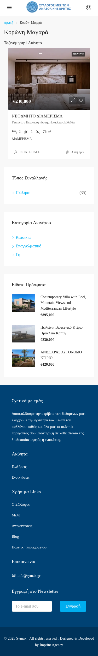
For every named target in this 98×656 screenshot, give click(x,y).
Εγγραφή (73, 606)
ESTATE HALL (30, 152)
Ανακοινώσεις (22, 526)
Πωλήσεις (19, 467)
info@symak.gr (29, 576)
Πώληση (23, 192)
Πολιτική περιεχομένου (29, 547)
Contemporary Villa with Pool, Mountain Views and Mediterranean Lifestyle (63, 302)
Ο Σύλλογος (21, 505)
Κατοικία (23, 237)
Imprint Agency (51, 645)
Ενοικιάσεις (21, 477)
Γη (18, 254)
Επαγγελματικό (28, 246)
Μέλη (16, 515)
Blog (15, 537)
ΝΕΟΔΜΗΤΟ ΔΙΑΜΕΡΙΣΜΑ (37, 116)
